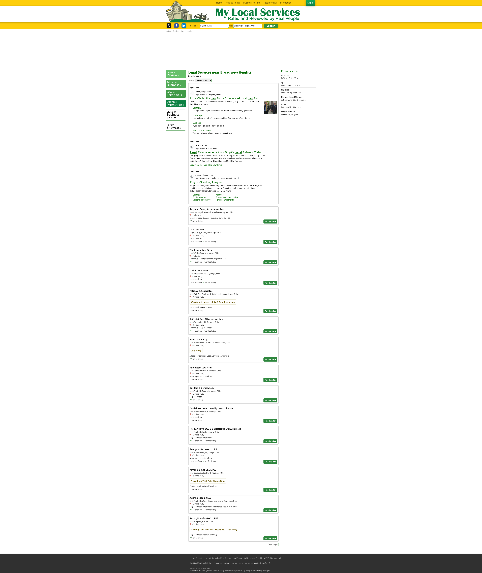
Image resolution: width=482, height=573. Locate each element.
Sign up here (236, 563)
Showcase (174, 126)
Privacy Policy (276, 558)
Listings (209, 563)
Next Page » (273, 544)
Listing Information (212, 558)
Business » (174, 83)
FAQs (268, 558)
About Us (199, 558)
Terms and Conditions (256, 558)
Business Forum (173, 115)
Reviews (201, 563)
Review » (173, 73)
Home (192, 558)
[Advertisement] (241, 51)
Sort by (191, 80)
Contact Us (241, 558)
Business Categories (222, 563)
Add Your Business (228, 558)
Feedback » (175, 93)
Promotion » (175, 103)
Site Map (193, 563)
